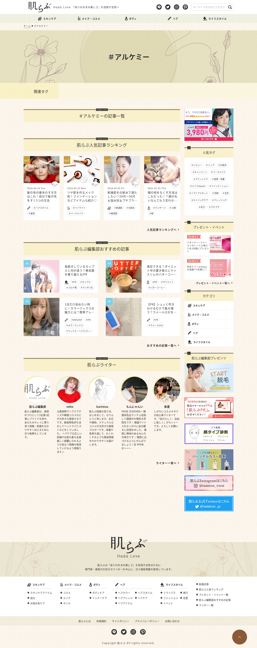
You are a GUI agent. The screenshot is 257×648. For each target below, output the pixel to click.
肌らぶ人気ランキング (211, 589)
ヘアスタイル (145, 592)
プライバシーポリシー (147, 621)
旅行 (185, 592)
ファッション (170, 598)
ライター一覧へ (166, 463)
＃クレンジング (219, 200)
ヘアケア (143, 598)
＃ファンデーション (218, 186)
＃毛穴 (202, 207)
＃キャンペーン (199, 171)
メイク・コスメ (200, 314)
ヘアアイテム (125, 603)
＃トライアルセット (198, 193)
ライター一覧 (206, 605)
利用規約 (101, 621)
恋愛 (185, 598)
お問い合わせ (172, 621)
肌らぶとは (84, 621)
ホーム (27, 25)
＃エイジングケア (199, 200)
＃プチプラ (214, 207)
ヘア (195, 333)
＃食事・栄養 (218, 179)
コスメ (66, 592)
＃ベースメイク (218, 171)
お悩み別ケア (37, 603)
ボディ (195, 324)
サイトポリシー (120, 621)
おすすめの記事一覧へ (162, 345)
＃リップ (210, 164)
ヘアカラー (124, 592)
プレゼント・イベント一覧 (213, 594)
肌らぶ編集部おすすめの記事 (215, 600)
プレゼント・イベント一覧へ (213, 283)
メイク (66, 598)
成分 (32, 598)
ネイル (66, 603)
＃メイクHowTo (197, 186)
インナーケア (99, 598)
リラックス (169, 592)
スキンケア (199, 305)
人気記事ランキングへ (162, 229)
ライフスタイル (201, 342)
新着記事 (204, 584)
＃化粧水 (222, 164)
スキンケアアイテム (41, 592)
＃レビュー (196, 164)
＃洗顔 (215, 193)
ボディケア (98, 592)
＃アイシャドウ (200, 179)
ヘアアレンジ (125, 598)
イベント (168, 603)
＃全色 (225, 193)
